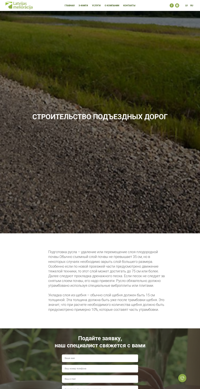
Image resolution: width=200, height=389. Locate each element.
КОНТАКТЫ (129, 5)
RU (191, 5)
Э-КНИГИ (83, 5)
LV (186, 5)
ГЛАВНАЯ (70, 5)
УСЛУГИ (96, 5)
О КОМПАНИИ (112, 5)
